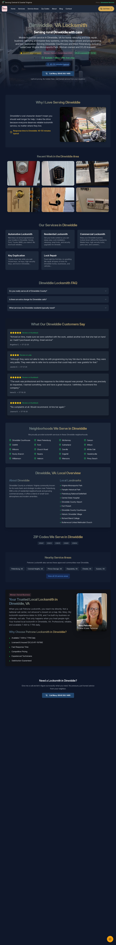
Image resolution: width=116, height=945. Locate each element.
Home (13, 9)
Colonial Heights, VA (35, 569)
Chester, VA (86, 569)
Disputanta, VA (72, 569)
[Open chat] (110, 939)
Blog (61, 9)
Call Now (106, 9)
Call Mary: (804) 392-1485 (59, 73)
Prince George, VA (55, 569)
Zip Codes (45, 9)
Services (21, 9)
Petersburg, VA (17, 569)
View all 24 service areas (58, 576)
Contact (69, 9)
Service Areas (33, 9)
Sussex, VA (100, 569)
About (54, 9)
